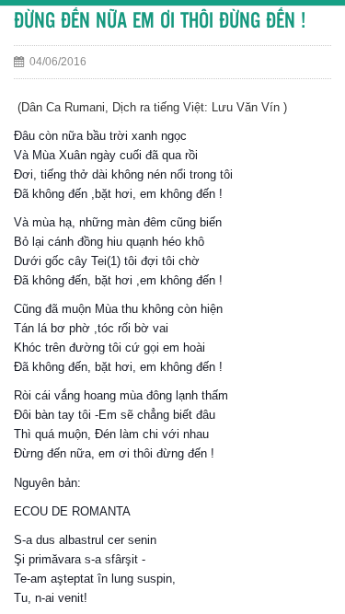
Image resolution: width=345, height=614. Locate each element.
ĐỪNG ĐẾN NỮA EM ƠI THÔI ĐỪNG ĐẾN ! (159, 21)
